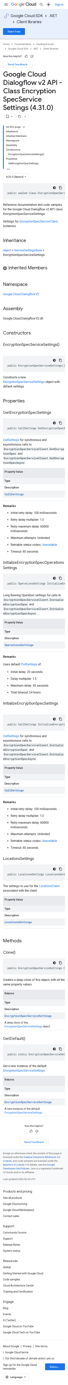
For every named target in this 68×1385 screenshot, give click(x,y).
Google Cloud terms (17, 1352)
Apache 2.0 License (13, 1164)
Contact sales (11, 1216)
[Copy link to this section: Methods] (26, 941)
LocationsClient (49, 886)
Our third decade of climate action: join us (29, 1358)
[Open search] (41, 4)
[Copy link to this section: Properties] (29, 401)
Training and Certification (18, 1291)
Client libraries (29, 22)
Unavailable (49, 545)
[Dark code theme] (54, 188)
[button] (34, 268)
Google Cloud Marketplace (18, 1209)
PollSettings (29, 664)
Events (7, 1314)
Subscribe (56, 1366)
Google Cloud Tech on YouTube (21, 1332)
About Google (11, 1346)
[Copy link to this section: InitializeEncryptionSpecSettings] (7, 709)
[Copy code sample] (60, 188)
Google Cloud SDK (27, 15)
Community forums (14, 1232)
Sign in (59, 4)
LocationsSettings (18, 922)
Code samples (11, 1279)
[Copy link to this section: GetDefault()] (29, 1039)
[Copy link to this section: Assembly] (26, 309)
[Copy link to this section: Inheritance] (30, 241)
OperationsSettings (19, 645)
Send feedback (17, 64)
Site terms (41, 1346)
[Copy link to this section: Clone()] (19, 952)
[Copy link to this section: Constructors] (35, 333)
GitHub (7, 1267)
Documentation (23, 44)
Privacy (27, 1346)
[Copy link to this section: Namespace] (31, 284)
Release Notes (11, 1244)
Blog (5, 1308)
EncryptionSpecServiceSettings (24, 382)
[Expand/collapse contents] (24, 127)
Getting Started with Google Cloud (23, 1273)
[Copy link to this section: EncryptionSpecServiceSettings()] (7, 350)
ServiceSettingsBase (28, 250)
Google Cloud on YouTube (18, 1326)
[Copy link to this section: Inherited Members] (51, 268)
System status (11, 1250)
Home (6, 44)
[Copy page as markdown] (19, 116)
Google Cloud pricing (15, 1203)
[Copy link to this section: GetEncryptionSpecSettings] (55, 413)
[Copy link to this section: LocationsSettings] (38, 859)
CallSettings (11, 440)
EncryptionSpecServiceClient (38, 221)
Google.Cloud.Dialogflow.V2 (21, 294)
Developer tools (45, 44)
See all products (12, 1197)
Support (8, 1238)
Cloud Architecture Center (18, 1285)
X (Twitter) (9, 1320)
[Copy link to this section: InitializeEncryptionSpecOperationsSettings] (21, 568)
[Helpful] (26, 56)
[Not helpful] (32, 56)
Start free (14, 31)
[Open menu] (6, 4)
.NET (53, 15)
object (7, 250)
